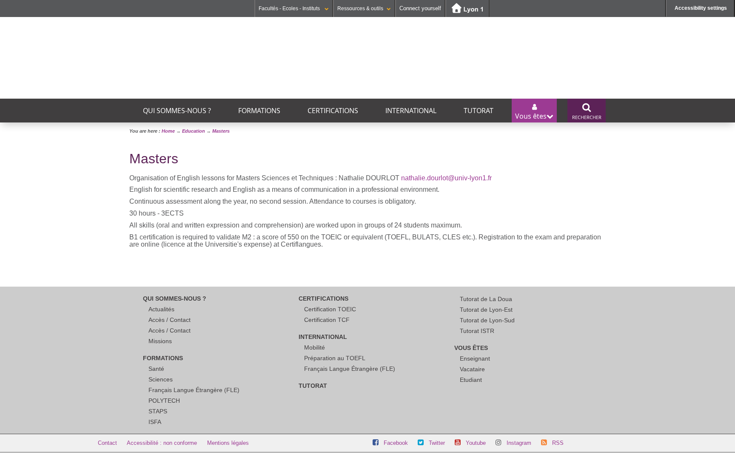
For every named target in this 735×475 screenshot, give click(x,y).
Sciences (160, 379)
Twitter (437, 443)
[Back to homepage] (244, 45)
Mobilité (314, 347)
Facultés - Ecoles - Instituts (290, 8)
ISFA (154, 421)
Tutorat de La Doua (486, 299)
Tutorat (478, 110)
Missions (160, 341)
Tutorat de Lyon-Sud (487, 320)
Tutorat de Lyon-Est (486, 309)
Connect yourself (420, 8)
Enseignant (475, 358)
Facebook (396, 443)
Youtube (476, 443)
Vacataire (472, 369)
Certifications (333, 110)
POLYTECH (164, 400)
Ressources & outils (360, 8)
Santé (156, 368)
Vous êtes (471, 347)
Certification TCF (327, 319)
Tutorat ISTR (477, 330)
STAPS (157, 411)
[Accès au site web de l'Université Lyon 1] (467, 8)
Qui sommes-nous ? (177, 110)
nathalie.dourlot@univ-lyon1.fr (446, 178)
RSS (558, 443)
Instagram (519, 443)
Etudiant (471, 379)
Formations (259, 110)
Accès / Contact (169, 319)
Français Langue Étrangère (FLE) (193, 390)
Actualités (161, 309)
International (410, 110)
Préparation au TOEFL (334, 358)
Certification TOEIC (330, 309)
